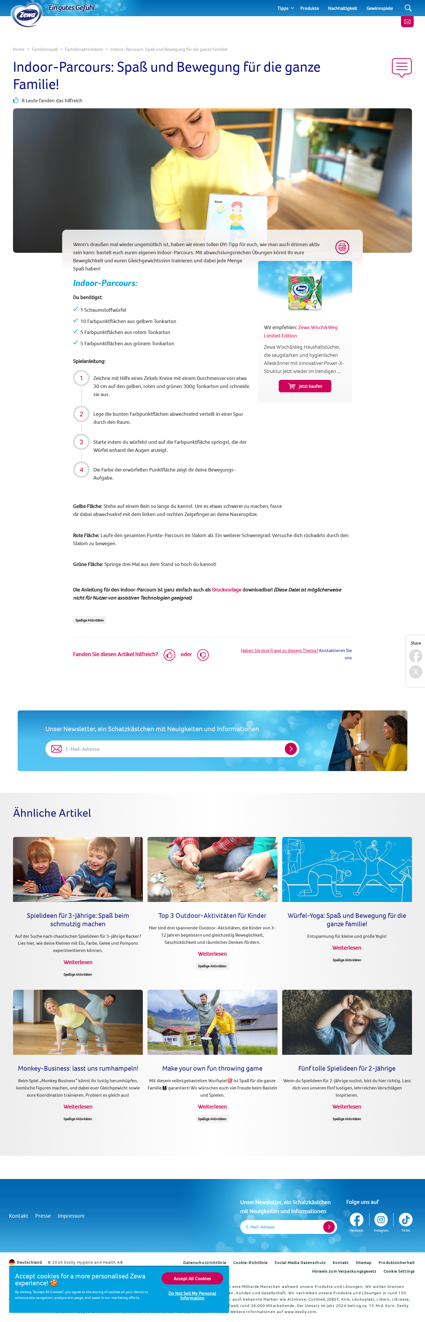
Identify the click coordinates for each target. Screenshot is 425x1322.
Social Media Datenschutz (300, 1262)
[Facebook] (415, 655)
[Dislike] (203, 655)
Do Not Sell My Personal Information (192, 1295)
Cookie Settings (399, 1271)
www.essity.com (300, 1311)
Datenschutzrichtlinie (204, 1262)
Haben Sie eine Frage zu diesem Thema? (279, 650)
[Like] (169, 655)
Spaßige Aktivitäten (89, 620)
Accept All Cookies (192, 1278)
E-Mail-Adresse (260, 1227)
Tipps (283, 8)
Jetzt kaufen (310, 386)
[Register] (329, 1227)
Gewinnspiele (380, 8)
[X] (415, 671)
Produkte (309, 8)
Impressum (71, 1215)
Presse (43, 1215)
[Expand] (292, 8)
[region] (119, 1289)
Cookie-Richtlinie (250, 1262)
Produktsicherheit (397, 1262)
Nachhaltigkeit (342, 8)
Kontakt (18, 1215)
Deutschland (29, 1262)
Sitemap (364, 1262)
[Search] (408, 8)
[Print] (342, 247)
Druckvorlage (226, 589)
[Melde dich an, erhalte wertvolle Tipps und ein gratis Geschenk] (407, 21)
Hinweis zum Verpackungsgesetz (344, 1271)
